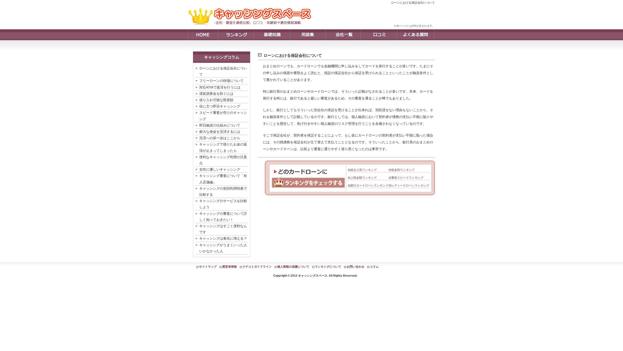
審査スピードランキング (407, 177)
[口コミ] (379, 34)
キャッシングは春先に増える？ (223, 238)
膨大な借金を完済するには (219, 132)
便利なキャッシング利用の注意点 (223, 160)
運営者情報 (229, 266)
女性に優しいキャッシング (219, 169)
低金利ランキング (403, 170)
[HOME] (203, 34)
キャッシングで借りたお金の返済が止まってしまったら (223, 147)
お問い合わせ (355, 266)
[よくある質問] (416, 34)
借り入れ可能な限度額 (216, 100)
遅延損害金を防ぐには (216, 94)
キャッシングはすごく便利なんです (223, 229)
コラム (374, 266)
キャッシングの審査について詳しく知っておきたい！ (223, 217)
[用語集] (308, 34)
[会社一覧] (343, 34)
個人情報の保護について (293, 266)
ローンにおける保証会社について (223, 71)
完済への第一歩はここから (219, 138)
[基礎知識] (272, 34)
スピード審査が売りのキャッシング (223, 116)
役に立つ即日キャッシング (219, 106)
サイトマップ (208, 266)
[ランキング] (236, 34)
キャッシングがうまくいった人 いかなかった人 (223, 248)
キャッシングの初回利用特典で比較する (223, 191)
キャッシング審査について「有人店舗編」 (223, 179)
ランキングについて (328, 266)
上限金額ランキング (363, 177)
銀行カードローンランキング (369, 185)
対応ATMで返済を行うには (219, 87)
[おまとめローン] (251, 28)
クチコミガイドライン (257, 266)
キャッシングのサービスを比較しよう (223, 204)
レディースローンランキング (410, 185)
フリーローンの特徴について (221, 81)
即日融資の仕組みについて (219, 125)
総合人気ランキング (363, 170)
